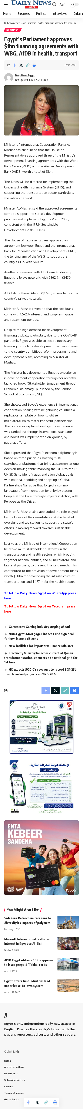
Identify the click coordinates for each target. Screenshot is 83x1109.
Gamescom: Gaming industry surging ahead (39, 627)
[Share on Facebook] (14, 65)
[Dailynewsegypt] (31, 4)
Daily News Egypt (25, 75)
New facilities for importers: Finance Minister (41, 646)
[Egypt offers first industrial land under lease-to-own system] (68, 985)
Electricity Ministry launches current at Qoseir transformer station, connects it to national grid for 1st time (40, 657)
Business (12, 30)
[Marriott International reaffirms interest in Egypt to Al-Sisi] (68, 943)
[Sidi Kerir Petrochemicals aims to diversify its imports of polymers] (68, 922)
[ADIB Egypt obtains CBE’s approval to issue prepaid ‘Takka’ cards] (68, 964)
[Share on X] (21, 65)
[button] (7, 4)
